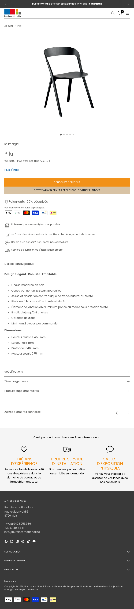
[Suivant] (129, 4)
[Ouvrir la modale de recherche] (112, 13)
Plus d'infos (11, 170)
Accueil (8, 26)
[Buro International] (13, 13)
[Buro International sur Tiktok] (29, 542)
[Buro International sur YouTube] (34, 542)
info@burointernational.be (22, 532)
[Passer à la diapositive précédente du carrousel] (119, 413)
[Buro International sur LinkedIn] (18, 542)
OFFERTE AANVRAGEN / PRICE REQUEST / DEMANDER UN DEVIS (67, 190)
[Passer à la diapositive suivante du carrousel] (127, 413)
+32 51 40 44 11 (14, 528)
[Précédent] (5, 4)
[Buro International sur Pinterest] (23, 542)
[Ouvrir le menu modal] (127, 13)
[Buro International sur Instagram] (12, 542)
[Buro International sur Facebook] (6, 542)
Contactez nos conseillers (52, 242)
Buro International (34, 586)
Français (9, 581)
